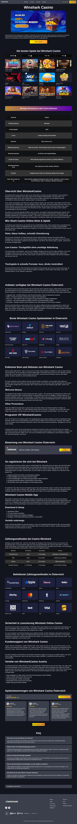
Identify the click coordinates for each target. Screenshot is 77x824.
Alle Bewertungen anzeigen (38, 724)
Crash (46, 55)
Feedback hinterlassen (64, 696)
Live (29, 55)
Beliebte (12, 55)
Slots (63, 55)
